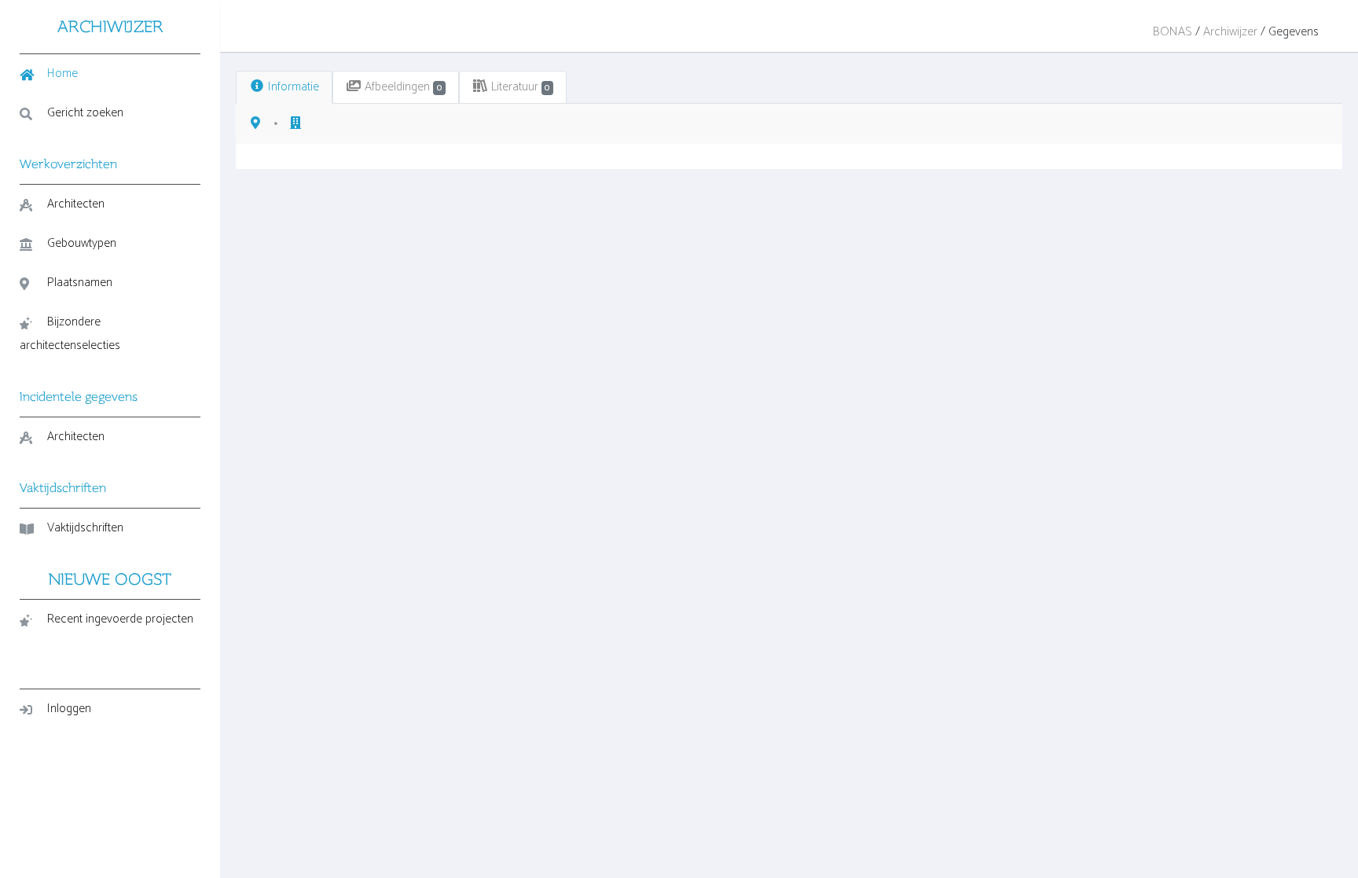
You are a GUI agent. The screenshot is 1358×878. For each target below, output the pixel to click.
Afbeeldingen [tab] (402, 86)
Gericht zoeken (85, 112)
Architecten (76, 204)
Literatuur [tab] (519, 86)
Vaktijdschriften (85, 527)
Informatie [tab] (292, 86)
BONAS (1172, 31)
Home (62, 73)
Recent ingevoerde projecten (120, 619)
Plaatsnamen (79, 282)
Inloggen (69, 708)
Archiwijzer (1230, 31)
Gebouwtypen (81, 243)
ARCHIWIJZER (110, 26)
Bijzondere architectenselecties (70, 333)
